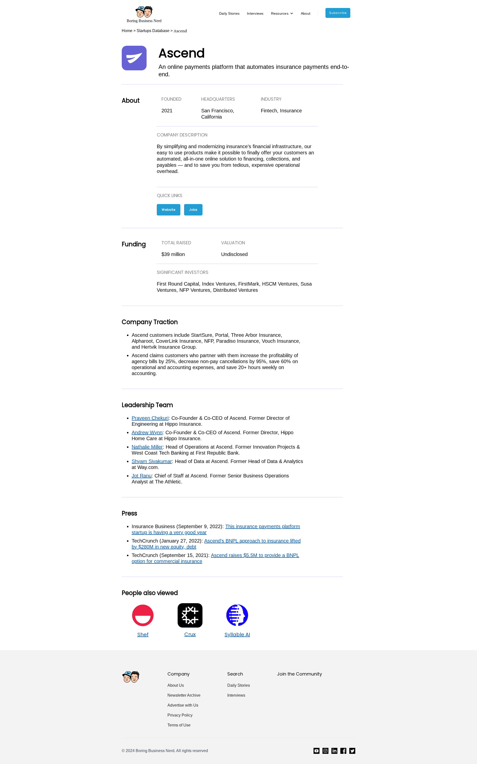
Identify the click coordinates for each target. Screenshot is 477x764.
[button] (282, 13)
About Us (175, 685)
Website (168, 210)
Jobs (193, 210)
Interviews (255, 13)
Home (127, 31)
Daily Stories (229, 13)
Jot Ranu (142, 475)
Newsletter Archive (183, 695)
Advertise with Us (182, 705)
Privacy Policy (180, 715)
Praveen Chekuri (150, 418)
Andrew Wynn (147, 432)
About (305, 13)
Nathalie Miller (147, 447)
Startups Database (153, 31)
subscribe (338, 13)
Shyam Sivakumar (152, 461)
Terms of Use (179, 725)
